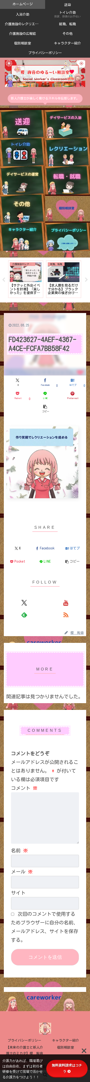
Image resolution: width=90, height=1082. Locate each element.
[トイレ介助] (22, 152)
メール (22, 871)
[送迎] (22, 124)
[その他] (22, 209)
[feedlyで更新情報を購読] (24, 615)
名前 (19, 850)
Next (86, 279)
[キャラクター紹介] (22, 237)
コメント (24, 788)
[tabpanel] (31, 279)
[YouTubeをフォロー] (65, 603)
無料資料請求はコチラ (67, 1068)
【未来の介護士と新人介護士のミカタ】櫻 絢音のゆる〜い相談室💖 (24, 1053)
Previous (3, 279)
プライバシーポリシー (24, 1040)
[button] (45, 408)
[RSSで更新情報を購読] (65, 615)
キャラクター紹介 (65, 1040)
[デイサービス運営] (22, 180)
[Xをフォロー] (24, 603)
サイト (18, 892)
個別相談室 (65, 1047)
